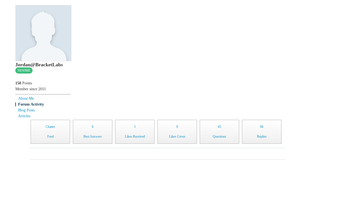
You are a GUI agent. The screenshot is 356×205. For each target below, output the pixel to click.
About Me (26, 98)
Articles (24, 116)
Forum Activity (31, 104)
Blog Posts (26, 110)
